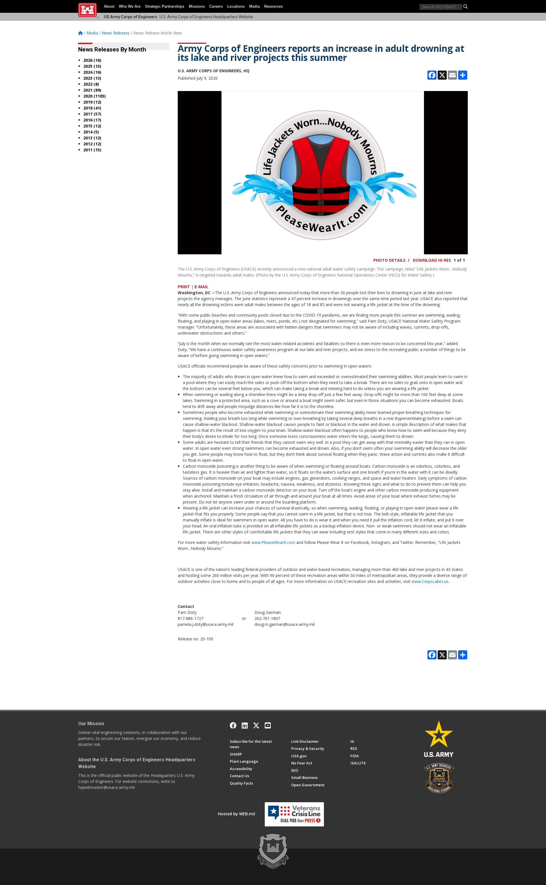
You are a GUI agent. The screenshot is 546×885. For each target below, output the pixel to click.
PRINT (184, 286)
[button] (465, 6)
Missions (197, 6)
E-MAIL (201, 286)
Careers (216, 6)
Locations (236, 6)
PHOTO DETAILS (389, 260)
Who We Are (129, 6)
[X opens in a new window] (256, 725)
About (109, 6)
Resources (273, 6)
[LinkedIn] (245, 725)
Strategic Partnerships (164, 6)
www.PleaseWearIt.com (273, 542)
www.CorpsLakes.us (429, 581)
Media (254, 6)
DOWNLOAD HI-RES (432, 260)
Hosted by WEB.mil (236, 813)
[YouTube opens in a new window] (268, 725)
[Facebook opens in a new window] (233, 725)
